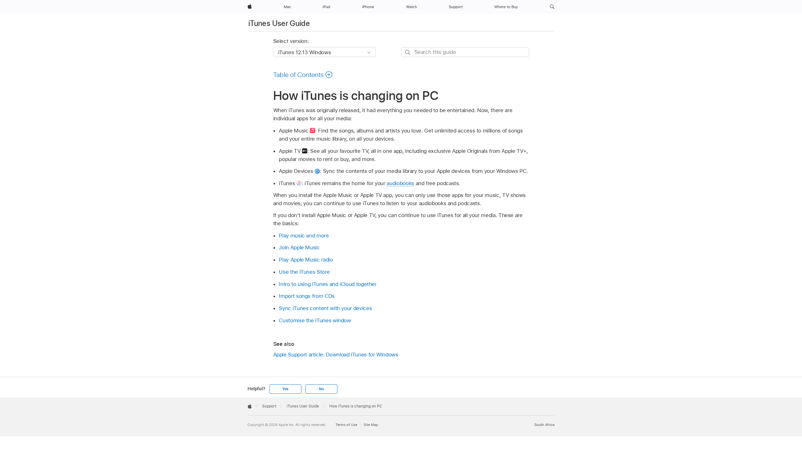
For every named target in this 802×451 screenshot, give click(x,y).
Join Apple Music (299, 247)
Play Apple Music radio (306, 260)
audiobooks (400, 183)
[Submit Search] (408, 52)
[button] (552, 7)
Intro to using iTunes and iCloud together (327, 284)
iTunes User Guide (279, 23)
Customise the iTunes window (315, 320)
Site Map (371, 424)
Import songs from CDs (307, 296)
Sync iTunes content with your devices (325, 308)
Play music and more (304, 235)
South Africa (544, 424)
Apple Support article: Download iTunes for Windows (335, 354)
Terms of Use (346, 424)
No (321, 389)
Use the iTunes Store (304, 272)
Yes (285, 389)
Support (269, 406)
